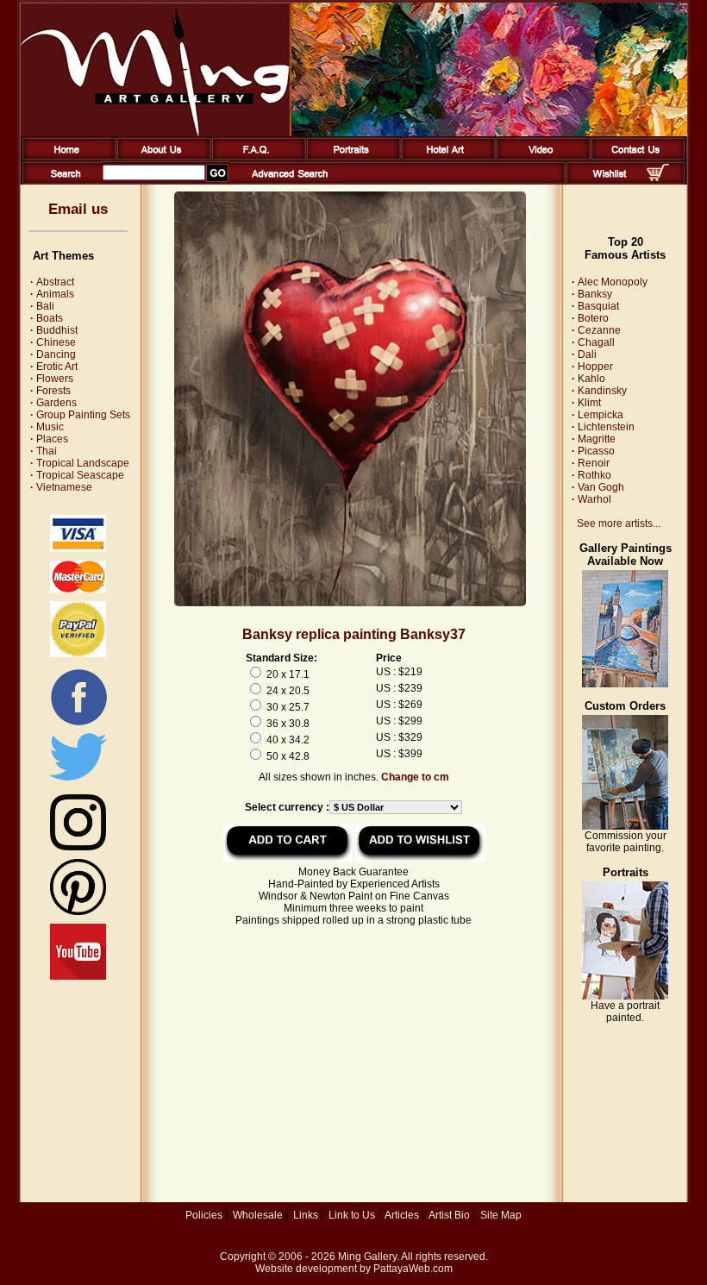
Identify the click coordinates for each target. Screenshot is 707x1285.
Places (49, 439)
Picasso (596, 451)
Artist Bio (449, 1215)
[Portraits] (350, 157)
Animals (52, 294)
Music (47, 427)
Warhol (594, 499)
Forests (50, 391)
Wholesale (258, 1215)
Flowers (51, 379)
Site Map (501, 1215)
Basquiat (598, 306)
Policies (203, 1215)
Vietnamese (61, 487)
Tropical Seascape (77, 475)
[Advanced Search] (289, 181)
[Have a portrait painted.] (625, 996)
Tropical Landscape (79, 463)
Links (305, 1215)
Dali (587, 354)
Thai (43, 451)
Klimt (589, 403)
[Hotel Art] (445, 157)
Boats (46, 318)
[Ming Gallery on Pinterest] (78, 912)
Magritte (597, 439)
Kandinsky (602, 391)
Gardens (53, 403)
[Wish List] (610, 181)
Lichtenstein (606, 427)
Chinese (53, 342)
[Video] (540, 157)
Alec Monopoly (613, 282)
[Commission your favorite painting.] (625, 826)
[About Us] (160, 157)
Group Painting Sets (80, 415)
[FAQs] (255, 157)
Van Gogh (601, 487)
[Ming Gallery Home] (66, 157)
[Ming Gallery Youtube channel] (78, 976)
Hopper (595, 366)
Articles (402, 1215)
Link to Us (351, 1215)
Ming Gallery (367, 1257)
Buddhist (54, 330)
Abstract (52, 282)
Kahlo (591, 379)
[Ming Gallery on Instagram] (78, 847)
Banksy (595, 294)
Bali (42, 306)
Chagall (596, 342)
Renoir (594, 463)
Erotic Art (54, 366)
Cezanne (599, 330)
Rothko (594, 475)
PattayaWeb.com (413, 1269)
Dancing (53, 354)
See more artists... (618, 523)
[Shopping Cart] (658, 178)
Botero (593, 318)
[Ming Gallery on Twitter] (78, 782)
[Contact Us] (635, 157)
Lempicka (600, 415)
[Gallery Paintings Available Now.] (625, 684)
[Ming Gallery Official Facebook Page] (78, 724)
